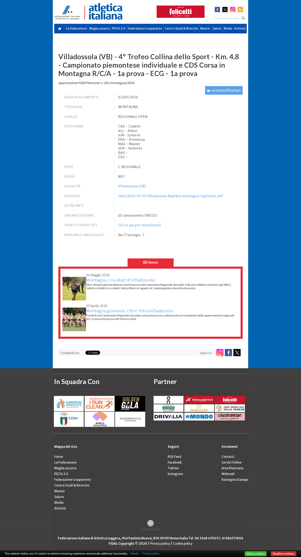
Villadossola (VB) (132, 186)
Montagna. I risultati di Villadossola (120, 280)
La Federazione (76, 28)
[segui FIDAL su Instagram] (219, 352)
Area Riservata (232, 468)
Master (205, 28)
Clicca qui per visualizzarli (139, 225)
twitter (224, 9)
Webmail (228, 474)
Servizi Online (232, 462)
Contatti (228, 457)
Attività (240, 28)
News (153, 262)
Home (58, 457)
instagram (232, 9)
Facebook (175, 462)
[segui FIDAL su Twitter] (237, 352)
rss (240, 9)
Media (228, 28)
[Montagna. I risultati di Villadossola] (74, 286)
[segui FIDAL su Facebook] (228, 352)
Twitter (173, 468)
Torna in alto (151, 529)
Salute (217, 28)
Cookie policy (182, 544)
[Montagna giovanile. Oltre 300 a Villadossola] (74, 317)
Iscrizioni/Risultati (226, 90)
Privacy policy (160, 544)
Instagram (175, 474)
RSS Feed (174, 457)
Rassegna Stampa (235, 480)
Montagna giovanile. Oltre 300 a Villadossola (129, 310)
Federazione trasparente (145, 28)
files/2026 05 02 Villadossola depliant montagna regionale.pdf (170, 196)
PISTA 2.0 (118, 28)
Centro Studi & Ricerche (181, 28)
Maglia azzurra (99, 28)
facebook (217, 9)
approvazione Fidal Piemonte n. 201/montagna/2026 (96, 83)
